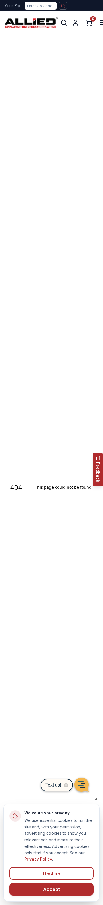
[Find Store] (63, 6)
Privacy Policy (38, 859)
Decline (51, 873)
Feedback (98, 472)
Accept (51, 889)
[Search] (64, 22)
